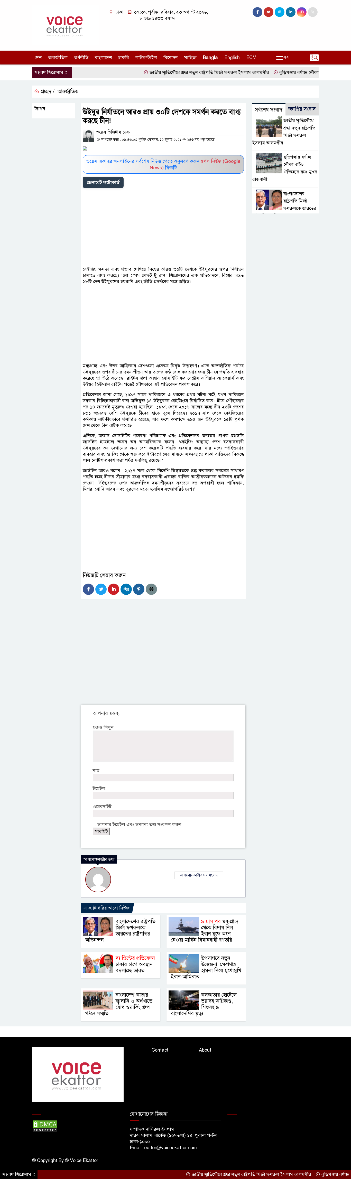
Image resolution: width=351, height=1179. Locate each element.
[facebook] (257, 12)
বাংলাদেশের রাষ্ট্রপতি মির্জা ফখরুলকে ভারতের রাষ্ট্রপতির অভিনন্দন (120, 930)
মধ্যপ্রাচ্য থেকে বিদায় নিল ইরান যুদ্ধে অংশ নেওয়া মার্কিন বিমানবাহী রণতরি (204, 930)
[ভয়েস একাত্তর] (65, 25)
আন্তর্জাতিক (58, 57)
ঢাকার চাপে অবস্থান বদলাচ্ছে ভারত (135, 964)
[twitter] (268, 12)
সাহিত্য (190, 57)
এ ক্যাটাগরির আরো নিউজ (107, 908)
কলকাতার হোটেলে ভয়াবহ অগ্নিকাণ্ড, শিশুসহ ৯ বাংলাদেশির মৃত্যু (204, 1004)
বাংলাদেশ (103, 57)
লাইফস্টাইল (146, 57)
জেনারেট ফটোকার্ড (103, 182)
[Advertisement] (163, 228)
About (205, 1050)
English (232, 57)
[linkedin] (290, 12)
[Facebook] (88, 589)
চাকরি (123, 57)
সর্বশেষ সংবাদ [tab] (268, 110)
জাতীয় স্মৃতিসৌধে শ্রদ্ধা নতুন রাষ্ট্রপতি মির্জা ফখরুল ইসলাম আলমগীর (189, 72)
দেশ (38, 57)
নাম (96, 770)
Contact (160, 1050)
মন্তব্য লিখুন (103, 727)
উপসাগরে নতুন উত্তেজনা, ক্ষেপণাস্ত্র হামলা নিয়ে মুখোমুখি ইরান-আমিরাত (206, 967)
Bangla (210, 57)
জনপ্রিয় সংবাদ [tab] (302, 109)
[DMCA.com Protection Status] (45, 1126)
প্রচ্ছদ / (46, 91)
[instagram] (279, 12)
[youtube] (302, 12)
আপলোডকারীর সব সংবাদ (199, 875)
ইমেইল (99, 788)
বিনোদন (170, 57)
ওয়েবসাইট (102, 806)
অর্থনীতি (81, 57)
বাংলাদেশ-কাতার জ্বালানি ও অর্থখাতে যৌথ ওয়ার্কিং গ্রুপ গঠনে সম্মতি (118, 1004)
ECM (251, 57)
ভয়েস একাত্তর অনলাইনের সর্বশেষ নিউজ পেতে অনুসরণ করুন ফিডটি (163, 164)
